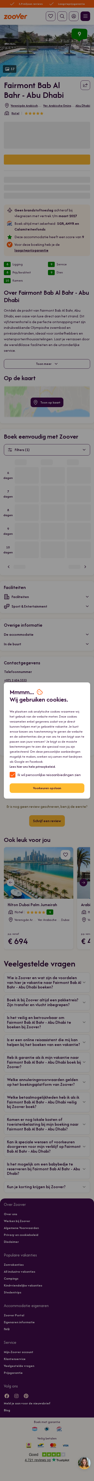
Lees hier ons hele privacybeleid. (33, 766)
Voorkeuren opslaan (47, 788)
